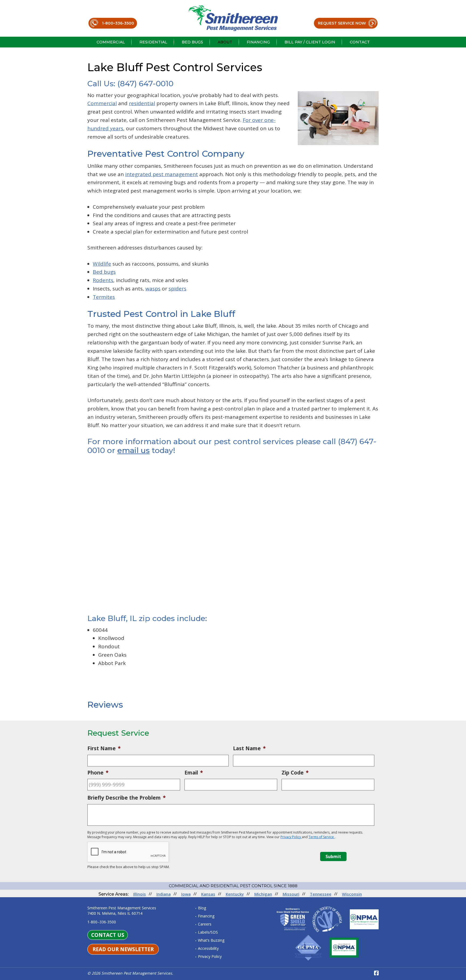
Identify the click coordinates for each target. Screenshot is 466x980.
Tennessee (320, 894)
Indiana (163, 894)
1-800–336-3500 (118, 23)
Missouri (291, 894)
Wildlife (102, 263)
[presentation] (128, 852)
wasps (152, 288)
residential (142, 103)
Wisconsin (352, 894)
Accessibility (208, 948)
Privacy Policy (291, 837)
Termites (104, 296)
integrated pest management (161, 174)
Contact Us (107, 934)
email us (133, 450)
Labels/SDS (208, 932)
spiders (177, 288)
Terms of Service (322, 837)
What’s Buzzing (211, 940)
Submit (333, 856)
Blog (202, 907)
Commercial (102, 103)
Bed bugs (104, 271)
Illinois (139, 894)
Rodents (103, 280)
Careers (204, 924)
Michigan (263, 894)
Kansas (208, 894)
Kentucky (235, 894)
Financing (206, 916)
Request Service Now (342, 23)
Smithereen (233, 18)
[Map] (233, 534)
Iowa (186, 894)
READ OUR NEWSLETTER (123, 949)
